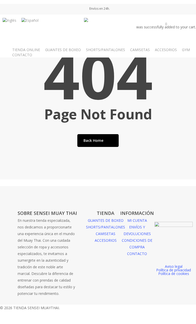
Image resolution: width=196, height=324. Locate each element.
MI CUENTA (137, 220)
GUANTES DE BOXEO (106, 220)
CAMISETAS (105, 233)
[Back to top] (98, 320)
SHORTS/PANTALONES (105, 227)
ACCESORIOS (106, 240)
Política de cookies (173, 273)
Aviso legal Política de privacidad (173, 268)
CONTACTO (137, 253)
